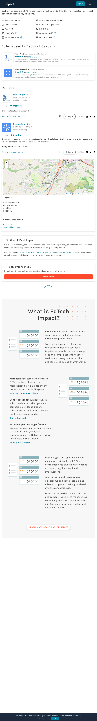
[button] (87, 116)
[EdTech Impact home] (9, 4)
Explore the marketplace (24, 393)
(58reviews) (33, 57)
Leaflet (69, 194)
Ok (55, 718)
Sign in (80, 4)
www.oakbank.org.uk (12, 227)
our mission (25, 252)
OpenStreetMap (80, 194)
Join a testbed (18, 418)
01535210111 (8, 224)
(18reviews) (32, 72)
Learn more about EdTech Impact (48, 527)
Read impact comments (12, 116)
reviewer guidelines (63, 252)
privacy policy (44, 718)
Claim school (48, 277)
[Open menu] (90, 3)
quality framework (43, 252)
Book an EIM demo (20, 442)
